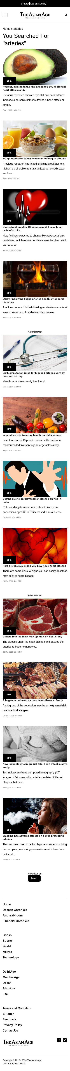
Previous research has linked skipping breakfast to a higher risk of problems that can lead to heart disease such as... (33, 168)
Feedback (9, 1019)
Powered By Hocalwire (14, 1063)
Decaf (7, 982)
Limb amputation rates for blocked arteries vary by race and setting (34, 374)
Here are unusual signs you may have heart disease (34, 565)
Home (7, 904)
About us (9, 988)
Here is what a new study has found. (24, 381)
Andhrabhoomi (13, 915)
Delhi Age (9, 971)
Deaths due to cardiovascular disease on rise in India (32, 500)
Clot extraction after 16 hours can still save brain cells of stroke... (32, 229)
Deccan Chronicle (15, 909)
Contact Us (10, 1030)
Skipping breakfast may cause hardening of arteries (34, 158)
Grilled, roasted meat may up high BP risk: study (32, 636)
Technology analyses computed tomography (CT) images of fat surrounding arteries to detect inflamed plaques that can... (33, 777)
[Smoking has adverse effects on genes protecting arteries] (35, 815)
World (7, 946)
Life (9, 81)
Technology (11, 957)
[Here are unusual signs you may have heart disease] (35, 545)
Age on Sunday (38, 3)
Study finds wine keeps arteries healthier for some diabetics (33, 300)
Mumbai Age (11, 977)
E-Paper (8, 1013)
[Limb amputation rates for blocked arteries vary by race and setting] (35, 352)
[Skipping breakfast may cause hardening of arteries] (35, 138)
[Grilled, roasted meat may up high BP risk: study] (35, 616)
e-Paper (25, 3)
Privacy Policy (12, 1025)
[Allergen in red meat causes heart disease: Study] (35, 680)
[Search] (66, 15)
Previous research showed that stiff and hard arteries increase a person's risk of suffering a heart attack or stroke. (33, 99)
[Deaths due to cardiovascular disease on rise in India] (35, 478)
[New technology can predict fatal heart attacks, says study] (35, 744)
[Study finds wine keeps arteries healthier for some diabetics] (35, 278)
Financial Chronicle (16, 921)
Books (7, 935)
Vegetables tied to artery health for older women (32, 435)
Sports (7, 940)
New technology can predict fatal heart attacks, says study (35, 765)
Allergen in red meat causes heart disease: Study (33, 700)
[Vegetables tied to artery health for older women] (35, 415)
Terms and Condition (17, 1008)
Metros (7, 951)
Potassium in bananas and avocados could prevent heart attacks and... (34, 88)
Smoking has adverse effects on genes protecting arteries (33, 837)
